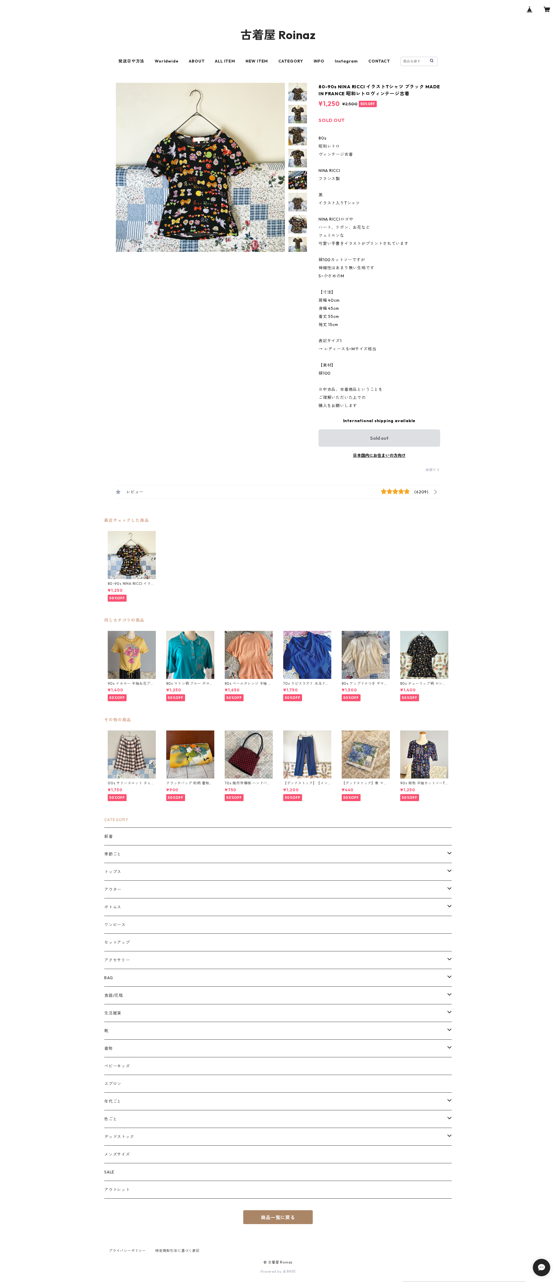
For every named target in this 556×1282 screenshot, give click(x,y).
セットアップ (117, 942)
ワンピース (115, 924)
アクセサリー (117, 960)
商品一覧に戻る (278, 1217)
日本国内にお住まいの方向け (379, 455)
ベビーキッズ (117, 1066)
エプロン (112, 1083)
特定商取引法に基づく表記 (177, 1250)
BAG (108, 977)
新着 (108, 836)
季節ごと (112, 854)
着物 (108, 1048)
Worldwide (166, 61)
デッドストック (119, 1136)
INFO (319, 61)
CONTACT (379, 61)
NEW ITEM (257, 61)
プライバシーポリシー (127, 1250)
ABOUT (196, 61)
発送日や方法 (131, 61)
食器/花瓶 (113, 995)
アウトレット (117, 1189)
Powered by (272, 1271)
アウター (112, 889)
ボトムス (112, 907)
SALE (109, 1172)
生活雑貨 (112, 1013)
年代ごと (112, 1101)
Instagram (346, 61)
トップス (112, 871)
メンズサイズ (117, 1154)
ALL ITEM (225, 61)
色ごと (110, 1119)
